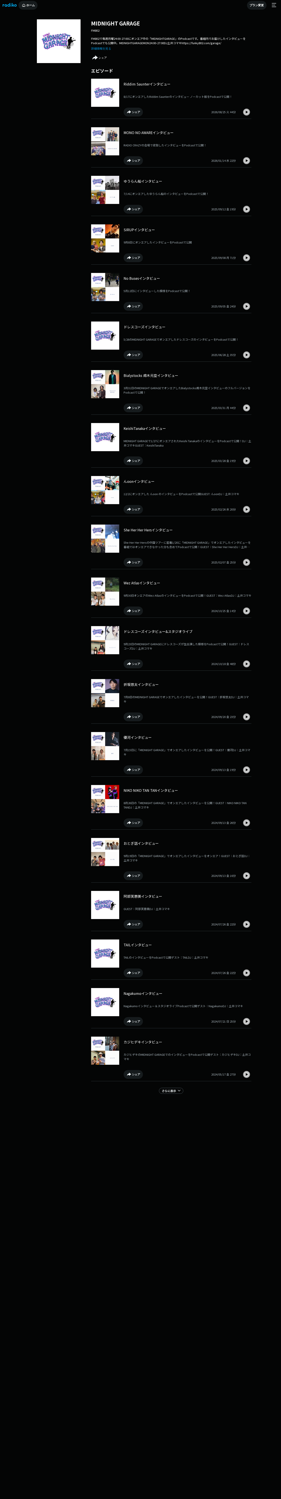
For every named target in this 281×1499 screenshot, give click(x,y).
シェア (102, 57)
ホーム (30, 5)
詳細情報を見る (101, 48)
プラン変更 (257, 5)
